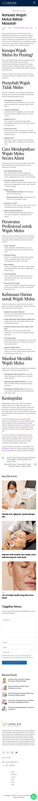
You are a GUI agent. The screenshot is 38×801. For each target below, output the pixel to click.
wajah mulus (28, 28)
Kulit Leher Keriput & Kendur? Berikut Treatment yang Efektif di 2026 (21, 701)
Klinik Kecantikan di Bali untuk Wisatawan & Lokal (18, 687)
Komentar (7, 620)
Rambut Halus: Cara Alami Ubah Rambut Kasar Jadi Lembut (17, 465)
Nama (5, 642)
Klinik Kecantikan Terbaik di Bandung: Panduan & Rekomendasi (20, 694)
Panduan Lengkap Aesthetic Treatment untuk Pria (21, 708)
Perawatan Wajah (18, 28)
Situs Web (6, 652)
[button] (34, 797)
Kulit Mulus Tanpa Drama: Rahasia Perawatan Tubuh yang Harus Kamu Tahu (21, 459)
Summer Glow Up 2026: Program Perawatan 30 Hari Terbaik (19, 680)
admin (4, 28)
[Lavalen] (9, 3)
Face (9, 28)
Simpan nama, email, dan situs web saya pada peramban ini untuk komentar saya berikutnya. (17, 656)
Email (5, 647)
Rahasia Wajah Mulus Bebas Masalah (14, 19)
